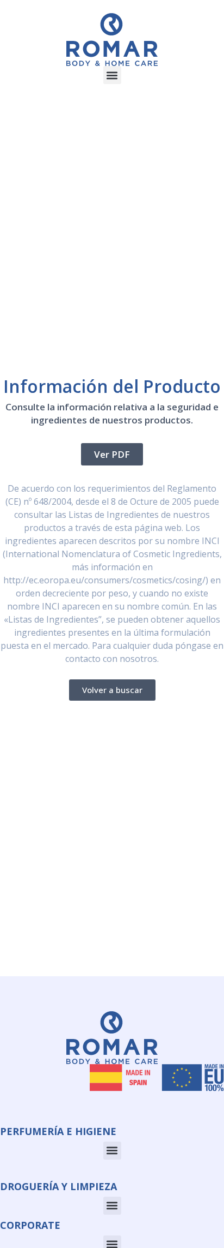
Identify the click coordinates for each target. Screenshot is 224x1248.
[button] (112, 75)
